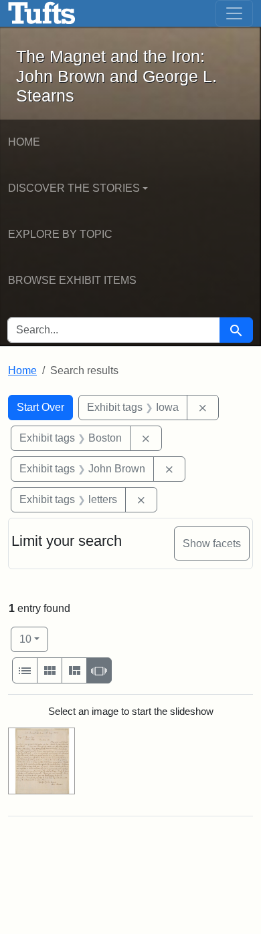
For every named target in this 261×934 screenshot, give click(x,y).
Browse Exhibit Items (72, 280)
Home (24, 142)
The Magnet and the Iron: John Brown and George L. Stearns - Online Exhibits (42, 13)
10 (33, 639)
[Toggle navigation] (234, 13)
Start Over (40, 407)
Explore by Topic (60, 234)
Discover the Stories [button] (74, 188)
